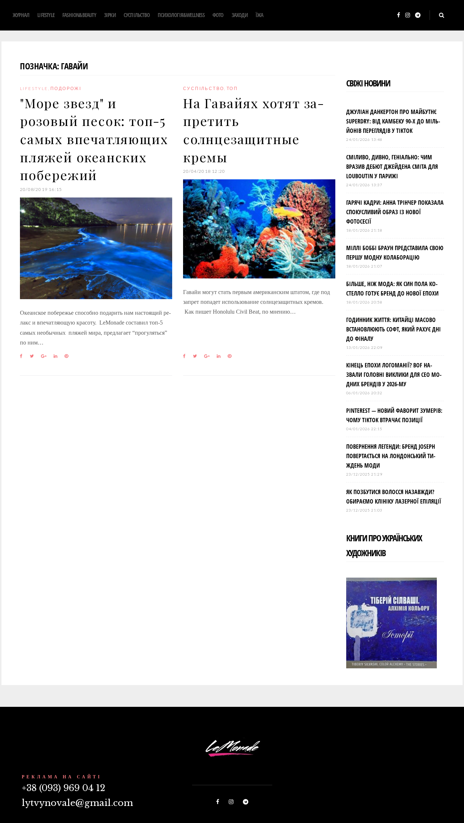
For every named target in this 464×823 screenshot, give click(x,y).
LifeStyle (45, 15)
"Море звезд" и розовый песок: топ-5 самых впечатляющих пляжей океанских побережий (94, 139)
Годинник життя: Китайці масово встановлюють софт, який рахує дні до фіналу (393, 329)
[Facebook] (398, 15)
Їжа (260, 15)
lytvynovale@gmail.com (77, 803)
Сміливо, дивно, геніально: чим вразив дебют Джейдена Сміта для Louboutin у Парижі (392, 166)
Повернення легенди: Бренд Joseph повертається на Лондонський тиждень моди (390, 456)
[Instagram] (407, 15)
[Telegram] (417, 15)
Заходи (240, 15)
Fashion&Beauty (79, 15)
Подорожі (65, 88)
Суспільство (137, 15)
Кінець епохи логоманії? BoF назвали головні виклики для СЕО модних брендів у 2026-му (394, 374)
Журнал (21, 15)
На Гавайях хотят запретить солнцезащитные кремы (253, 130)
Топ (232, 88)
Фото (218, 15)
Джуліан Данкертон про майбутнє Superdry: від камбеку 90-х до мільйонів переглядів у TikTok (393, 121)
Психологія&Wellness (181, 15)
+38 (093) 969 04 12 (63, 788)
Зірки (110, 15)
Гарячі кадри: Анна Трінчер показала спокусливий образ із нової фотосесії (395, 212)
